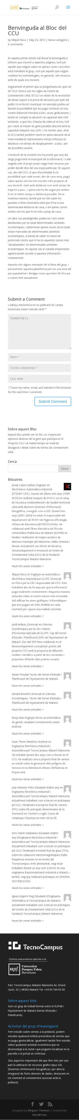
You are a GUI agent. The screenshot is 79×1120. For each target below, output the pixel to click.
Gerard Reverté (21, 694)
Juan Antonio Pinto (23, 787)
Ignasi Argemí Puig (23, 896)
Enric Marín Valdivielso (25, 833)
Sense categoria (57, 40)
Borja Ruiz (18, 717)
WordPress (39, 1115)
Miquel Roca (18, 40)
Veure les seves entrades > (28, 566)
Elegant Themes (39, 1110)
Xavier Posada (20, 674)
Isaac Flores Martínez (24, 741)
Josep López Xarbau (23, 485)
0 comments (15, 44)
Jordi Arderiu (19, 624)
